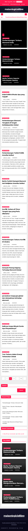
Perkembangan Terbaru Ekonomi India (11, 60)
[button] (23, 14)
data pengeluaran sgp (15, 4)
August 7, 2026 (8, 501)
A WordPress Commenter (9, 434)
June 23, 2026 (6, 157)
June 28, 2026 (6, 127)
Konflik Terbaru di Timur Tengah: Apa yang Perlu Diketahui (11, 211)
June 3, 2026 (6, 272)
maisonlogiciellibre (14, 9)
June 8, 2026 (6, 244)
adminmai (21, 44)
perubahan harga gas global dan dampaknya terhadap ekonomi (12, 298)
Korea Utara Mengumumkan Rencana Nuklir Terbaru (13, 483)
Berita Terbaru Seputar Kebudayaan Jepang (10, 79)
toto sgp (23, 4)
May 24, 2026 (6, 331)
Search (4, 385)
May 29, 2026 (6, 302)
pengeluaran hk (5, 4)
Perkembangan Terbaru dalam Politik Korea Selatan (13, 499)
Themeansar (14, 524)
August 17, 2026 (13, 44)
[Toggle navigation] (26, 14)
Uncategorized (11, 38)
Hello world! (21, 434)
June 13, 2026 (6, 216)
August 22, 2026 (7, 63)
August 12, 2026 (8, 485)
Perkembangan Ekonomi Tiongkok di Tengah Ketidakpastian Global (11, 123)
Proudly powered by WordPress (9, 522)
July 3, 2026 (6, 99)
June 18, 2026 (6, 186)
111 (21, 378)
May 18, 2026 (6, 359)
